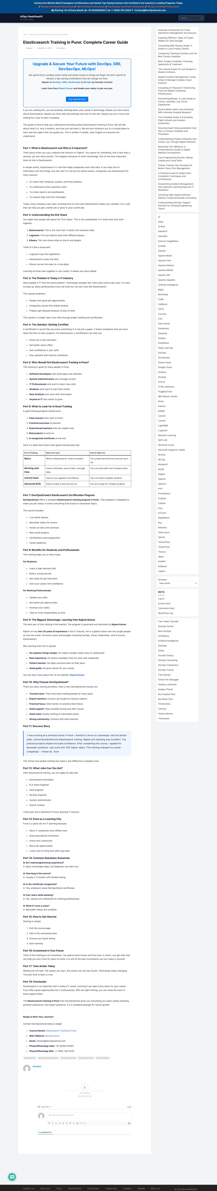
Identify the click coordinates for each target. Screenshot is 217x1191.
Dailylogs (45, 1188)
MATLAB (162, 440)
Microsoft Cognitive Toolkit (171, 450)
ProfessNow (164, 704)
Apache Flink (164, 260)
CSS (160, 318)
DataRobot (163, 343)
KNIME (161, 411)
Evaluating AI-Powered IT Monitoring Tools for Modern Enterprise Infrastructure (176, 91)
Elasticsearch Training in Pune (61, 1030)
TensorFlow (164, 542)
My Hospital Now (166, 694)
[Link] (77, 1123)
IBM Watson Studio (167, 396)
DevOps (56, 82)
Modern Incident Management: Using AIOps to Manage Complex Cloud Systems (177, 80)
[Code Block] (73, 1123)
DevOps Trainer (166, 670)
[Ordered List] (63, 1123)
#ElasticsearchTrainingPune (48, 1058)
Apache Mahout (166, 265)
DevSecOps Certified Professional (126, 6)
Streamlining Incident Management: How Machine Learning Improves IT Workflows (176, 187)
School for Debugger (168, 679)
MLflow (162, 454)
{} (80, 1123)
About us (155, 1188)
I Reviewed (163, 718)
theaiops (29, 48)
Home (25, 34)
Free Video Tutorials (168, 621)
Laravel (162, 416)
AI (159, 217)
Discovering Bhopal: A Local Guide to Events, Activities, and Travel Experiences (176, 101)
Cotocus (162, 708)
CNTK (161, 309)
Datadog (162, 333)
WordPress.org (165, 613)
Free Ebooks (164, 675)
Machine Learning (167, 435)
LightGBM (163, 425)
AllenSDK (162, 236)
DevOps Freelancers (168, 665)
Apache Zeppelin (166, 280)
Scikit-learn (164, 532)
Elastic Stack (164, 362)
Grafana (162, 372)
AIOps (161, 650)
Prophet (162, 498)
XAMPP (162, 561)
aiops (161, 221)
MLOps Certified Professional (163, 6)
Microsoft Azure (166, 445)
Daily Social (164, 323)
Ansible (162, 246)
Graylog (162, 377)
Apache (162, 251)
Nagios (161, 474)
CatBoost (162, 304)
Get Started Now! (77, 99)
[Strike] (59, 1123)
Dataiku (162, 338)
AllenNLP (162, 231)
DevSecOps (74, 82)
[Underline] (56, 1123)
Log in (161, 598)
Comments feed (166, 608)
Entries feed (164, 603)
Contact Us (28, 1188)
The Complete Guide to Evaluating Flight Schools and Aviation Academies (175, 120)
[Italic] (52, 1123)
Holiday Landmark (167, 684)
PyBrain (162, 503)
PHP (160, 488)
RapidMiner (164, 518)
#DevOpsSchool (30, 1058)
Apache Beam (165, 255)
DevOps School (165, 626)
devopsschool (52, 1036)
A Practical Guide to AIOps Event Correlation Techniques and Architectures (174, 176)
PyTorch (162, 513)
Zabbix (161, 571)
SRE (64, 82)
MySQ (161, 469)
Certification (74, 1188)
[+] (84, 1123)
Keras (161, 401)
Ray (160, 522)
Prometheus (164, 493)
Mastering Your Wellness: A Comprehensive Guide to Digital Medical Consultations (174, 149)
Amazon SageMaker (168, 241)
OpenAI (162, 479)
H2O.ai (161, 382)
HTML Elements (166, 387)
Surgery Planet (165, 689)
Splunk (161, 537)
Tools (59, 1188)
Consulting (111, 1188)
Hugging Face (165, 391)
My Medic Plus (165, 699)
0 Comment (60, 48)
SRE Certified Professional (91, 6)
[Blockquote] (70, 1123)
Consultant (93, 1188)
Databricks (163, 328)
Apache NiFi (164, 275)
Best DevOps (164, 631)
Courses (162, 314)
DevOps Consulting (167, 660)
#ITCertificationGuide (68, 1058)
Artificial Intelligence (168, 641)
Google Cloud (165, 367)
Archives (162, 579)
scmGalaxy (163, 636)
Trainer (141, 1188)
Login (128, 1107)
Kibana (161, 406)
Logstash (162, 430)
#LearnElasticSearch (86, 1058)
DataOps (162, 645)
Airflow (161, 226)
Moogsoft (163, 464)
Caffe (161, 299)
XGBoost (162, 566)
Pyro (160, 508)
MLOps (87, 82)
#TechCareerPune (102, 1058)
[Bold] (49, 1123)
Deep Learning (165, 348)
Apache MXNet (165, 270)
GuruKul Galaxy (166, 655)
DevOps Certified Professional (57, 6)
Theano (162, 552)
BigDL (161, 289)
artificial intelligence (168, 285)
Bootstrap (163, 294)
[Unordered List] (66, 1123)
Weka (161, 556)
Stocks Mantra (165, 713)
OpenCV (162, 484)
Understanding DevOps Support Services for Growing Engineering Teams (175, 205)
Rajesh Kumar (66, 88)
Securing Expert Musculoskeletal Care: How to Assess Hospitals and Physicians (177, 131)
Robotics (162, 527)
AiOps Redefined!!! (31, 16)
